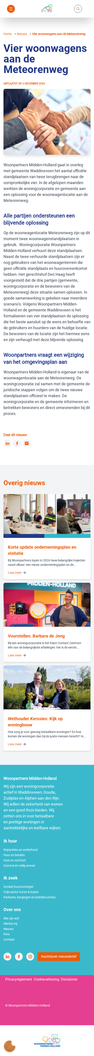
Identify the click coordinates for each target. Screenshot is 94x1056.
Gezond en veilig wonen (19, 865)
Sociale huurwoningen (18, 886)
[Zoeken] (78, 9)
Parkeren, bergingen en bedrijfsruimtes (29, 897)
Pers (6, 934)
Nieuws (22, 34)
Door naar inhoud (40, 6)
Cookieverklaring (46, 979)
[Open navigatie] (11, 9)
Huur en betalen (14, 855)
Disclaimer (69, 979)
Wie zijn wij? (11, 918)
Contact (8, 939)
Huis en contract (14, 860)
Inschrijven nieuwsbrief (59, 956)
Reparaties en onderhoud (20, 849)
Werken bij (10, 923)
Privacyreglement (18, 979)
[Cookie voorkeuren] (9, 1046)
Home (7, 34)
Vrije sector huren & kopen (21, 892)
